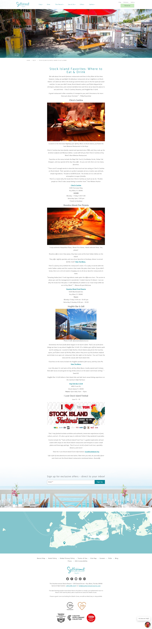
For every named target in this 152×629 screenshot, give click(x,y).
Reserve (127, 5)
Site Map (93, 558)
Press (70, 561)
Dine (48, 4)
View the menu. (80, 262)
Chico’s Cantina (76, 185)
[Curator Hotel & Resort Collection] (81, 618)
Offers (82, 4)
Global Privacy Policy (67, 558)
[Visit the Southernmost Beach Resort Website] (23, 5)
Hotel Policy (52, 558)
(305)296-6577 (71, 586)
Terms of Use (82, 558)
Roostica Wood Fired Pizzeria (76, 289)
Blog (120, 2)
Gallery (133, 2)
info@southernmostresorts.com (89, 586)
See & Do (71, 4)
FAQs (110, 558)
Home (28, 60)
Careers (102, 558)
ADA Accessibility (81, 561)
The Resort (59, 4)
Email (50, 482)
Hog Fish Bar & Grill (76, 384)
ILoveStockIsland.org (92, 452)
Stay (40, 4)
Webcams (126, 2)
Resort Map (41, 558)
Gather (91, 4)
